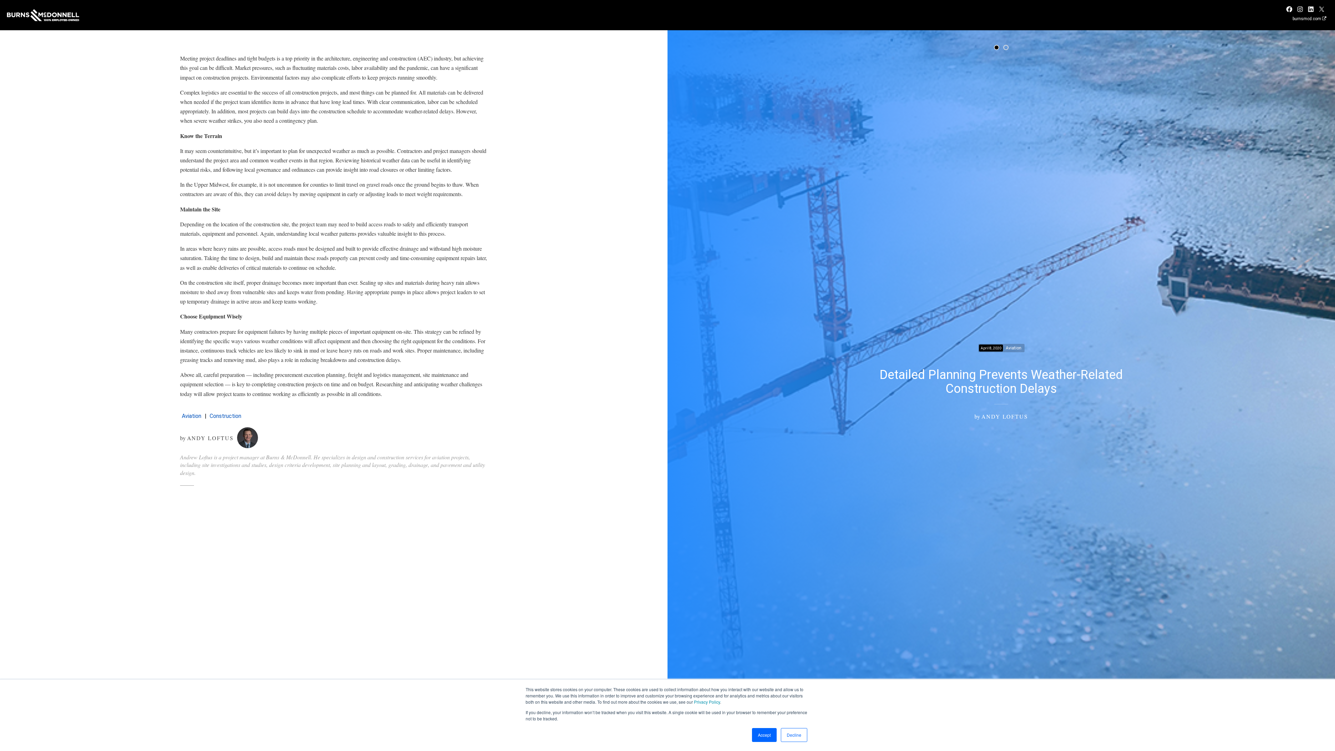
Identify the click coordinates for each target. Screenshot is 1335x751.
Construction (225, 416)
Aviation (191, 416)
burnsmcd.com (1307, 18)
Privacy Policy (707, 702)
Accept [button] (764, 735)
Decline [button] (794, 735)
